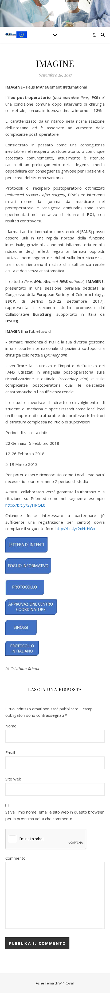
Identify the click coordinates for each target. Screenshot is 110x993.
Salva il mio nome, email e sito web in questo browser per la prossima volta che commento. (54, 815)
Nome (11, 725)
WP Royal (66, 983)
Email (10, 752)
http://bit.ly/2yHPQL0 (25, 505)
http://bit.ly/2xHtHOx (75, 528)
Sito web (13, 779)
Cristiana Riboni (25, 668)
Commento (15, 858)
